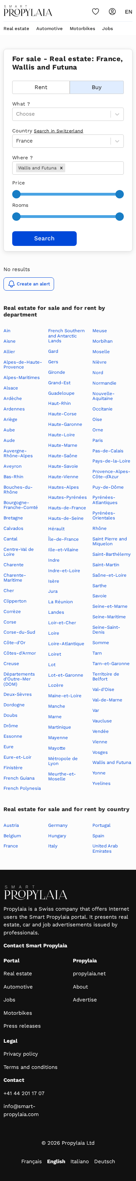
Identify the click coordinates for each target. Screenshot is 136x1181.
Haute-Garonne (65, 424)
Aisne (9, 341)
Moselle (101, 351)
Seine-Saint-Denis (106, 630)
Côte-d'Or (14, 642)
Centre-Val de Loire (18, 552)
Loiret (54, 654)
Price (18, 182)
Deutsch (104, 1161)
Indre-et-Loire (64, 570)
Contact (13, 1080)
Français (31, 1161)
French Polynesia (22, 788)
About (80, 987)
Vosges (100, 752)
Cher (8, 590)
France (10, 845)
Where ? (22, 157)
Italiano (79, 1161)
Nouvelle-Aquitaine (103, 396)
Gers (53, 361)
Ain (6, 330)
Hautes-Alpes (63, 487)
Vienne (99, 741)
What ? (21, 104)
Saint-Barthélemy (111, 554)
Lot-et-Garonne (65, 675)
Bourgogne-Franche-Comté (20, 505)
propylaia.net (89, 973)
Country (47, 130)
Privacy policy (20, 1054)
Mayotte (57, 748)
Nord (97, 372)
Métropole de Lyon (63, 761)
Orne (97, 429)
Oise (97, 419)
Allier (9, 351)
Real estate (16, 28)
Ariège (10, 419)
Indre (54, 560)
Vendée (100, 731)
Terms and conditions (30, 1067)
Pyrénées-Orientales (103, 515)
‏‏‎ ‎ (13, 77)
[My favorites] (95, 11)
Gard (53, 351)
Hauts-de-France (67, 507)
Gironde (56, 372)
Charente (13, 564)
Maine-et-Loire (65, 695)
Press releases (22, 1026)
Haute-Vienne (63, 476)
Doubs (10, 715)
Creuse (11, 663)
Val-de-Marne (107, 699)
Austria (11, 825)
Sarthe (99, 585)
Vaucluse (102, 720)
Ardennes (14, 408)
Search (44, 238)
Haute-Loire (61, 434)
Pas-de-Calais (107, 450)
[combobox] (67, 168)
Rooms (20, 205)
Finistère (13, 767)
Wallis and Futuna (111, 762)
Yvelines (101, 783)
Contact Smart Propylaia (35, 945)
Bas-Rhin (13, 476)
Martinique (59, 727)
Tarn (97, 653)
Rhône (99, 528)
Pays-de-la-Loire (111, 461)
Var (95, 710)
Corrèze (12, 611)
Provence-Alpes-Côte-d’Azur (111, 474)
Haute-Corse (62, 413)
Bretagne (13, 517)
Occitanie (102, 408)
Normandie (104, 383)
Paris (97, 440)
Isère (53, 581)
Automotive (49, 28)
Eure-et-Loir (17, 757)
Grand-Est (59, 382)
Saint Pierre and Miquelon (109, 541)
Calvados (13, 528)
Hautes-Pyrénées (67, 497)
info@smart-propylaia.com (21, 1110)
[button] (61, 167)
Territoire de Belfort (105, 676)
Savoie (99, 595)
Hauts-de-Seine (66, 518)
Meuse (99, 330)
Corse (9, 622)
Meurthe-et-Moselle (62, 776)
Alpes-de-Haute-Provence (22, 364)
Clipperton (15, 601)
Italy (53, 845)
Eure (8, 746)
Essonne (12, 736)
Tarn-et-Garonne (111, 663)
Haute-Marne (62, 445)
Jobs (107, 28)
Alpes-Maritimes (21, 377)
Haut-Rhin (59, 403)
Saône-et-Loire (109, 575)
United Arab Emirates (105, 848)
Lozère (55, 685)
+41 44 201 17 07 (23, 1093)
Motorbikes (82, 28)
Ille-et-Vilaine (63, 549)
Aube (9, 429)
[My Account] (112, 11)
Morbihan (102, 341)
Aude (9, 440)
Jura (53, 591)
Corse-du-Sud (19, 632)
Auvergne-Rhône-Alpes (18, 453)
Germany (58, 825)
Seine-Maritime (109, 616)
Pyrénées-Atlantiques (105, 500)
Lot (51, 664)
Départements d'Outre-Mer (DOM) (19, 679)
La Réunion (60, 601)
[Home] (27, 10)
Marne (55, 716)
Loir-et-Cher (62, 622)
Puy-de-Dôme (108, 487)
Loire (53, 633)
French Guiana (19, 778)
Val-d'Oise (103, 689)
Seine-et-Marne (110, 606)
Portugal (101, 825)
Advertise (85, 1000)
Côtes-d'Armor (19, 653)
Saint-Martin (105, 564)
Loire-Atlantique (66, 643)
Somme (100, 642)
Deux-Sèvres (17, 694)
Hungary (57, 835)
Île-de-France (63, 539)
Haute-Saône (62, 455)
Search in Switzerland (58, 130)
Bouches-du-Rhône (18, 489)
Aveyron (12, 466)
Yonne (99, 772)
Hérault (56, 528)
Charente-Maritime (14, 578)
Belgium (12, 835)
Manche (56, 706)
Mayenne (58, 737)
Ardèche (12, 398)
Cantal (10, 538)
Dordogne (14, 704)
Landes (56, 612)
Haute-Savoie (63, 466)
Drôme (10, 725)
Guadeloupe (61, 393)
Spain (98, 835)
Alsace (10, 388)
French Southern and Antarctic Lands (66, 335)
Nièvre (99, 362)
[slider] (16, 194)
